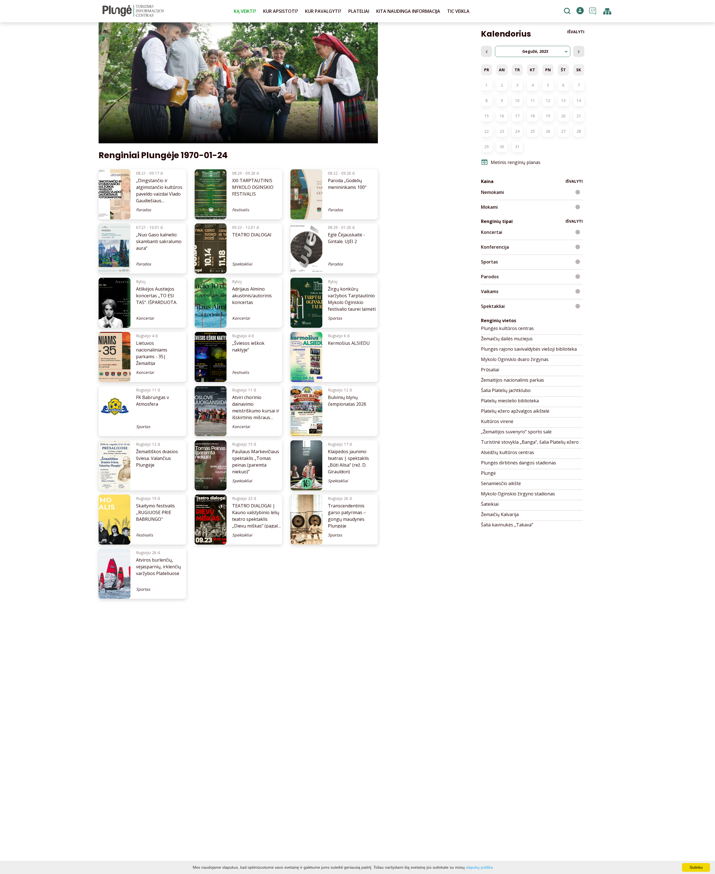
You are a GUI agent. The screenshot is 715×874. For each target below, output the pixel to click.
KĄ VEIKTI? (245, 11)
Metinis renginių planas (515, 162)
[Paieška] (568, 11)
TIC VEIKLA (458, 11)
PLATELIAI (358, 11)
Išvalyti (575, 31)
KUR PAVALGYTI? (323, 11)
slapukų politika (479, 867)
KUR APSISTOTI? (280, 11)
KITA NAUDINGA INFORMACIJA (408, 11)
